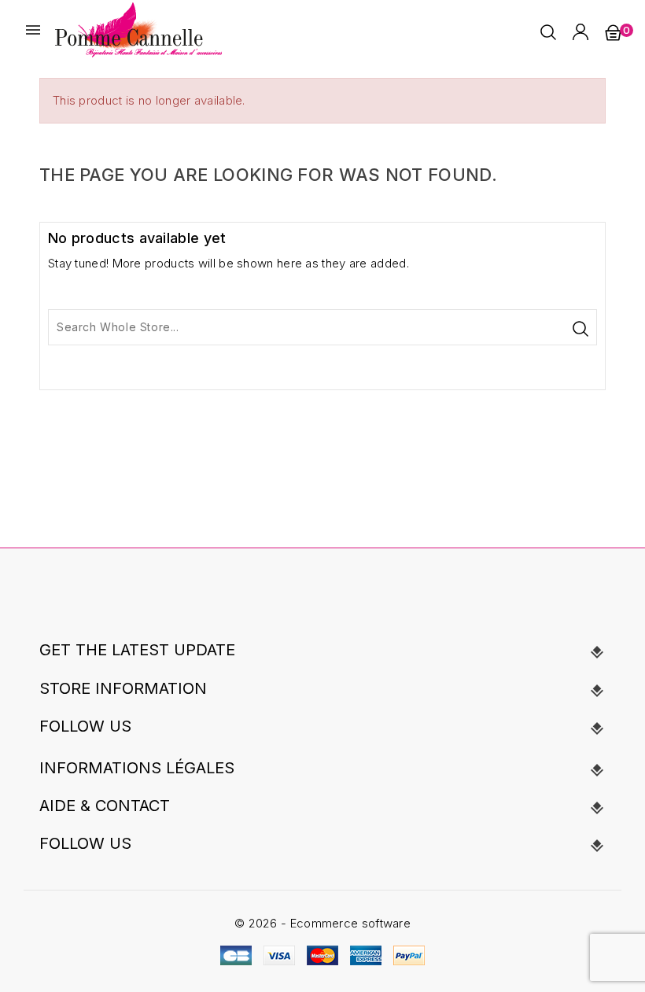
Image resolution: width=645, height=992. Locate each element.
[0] (612, 32)
